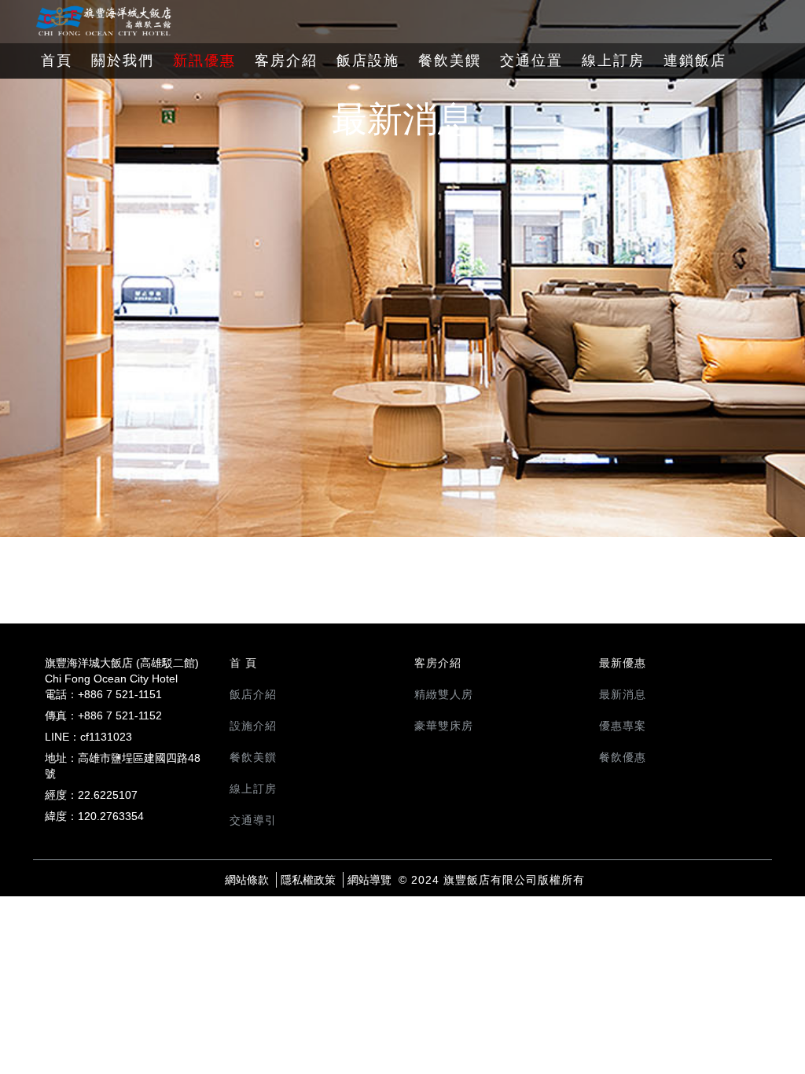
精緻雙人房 (443, 694)
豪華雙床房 (443, 725)
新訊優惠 (204, 60)
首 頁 (243, 663)
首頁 (56, 60)
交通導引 (253, 820)
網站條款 (247, 880)
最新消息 (622, 694)
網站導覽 (369, 880)
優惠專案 (622, 725)
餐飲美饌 (449, 60)
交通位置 (531, 60)
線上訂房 (613, 60)
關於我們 (122, 60)
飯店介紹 (253, 694)
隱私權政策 (308, 880)
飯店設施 (367, 60)
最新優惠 (622, 663)
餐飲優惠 (622, 757)
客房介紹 (286, 60)
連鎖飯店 (694, 60)
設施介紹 (253, 725)
